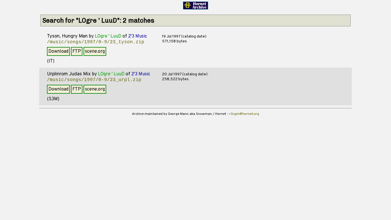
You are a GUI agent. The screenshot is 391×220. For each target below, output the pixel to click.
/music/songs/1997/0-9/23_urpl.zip (94, 79)
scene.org (95, 51)
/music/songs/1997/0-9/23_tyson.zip (95, 42)
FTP (76, 51)
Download (58, 51)
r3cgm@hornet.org (244, 114)
